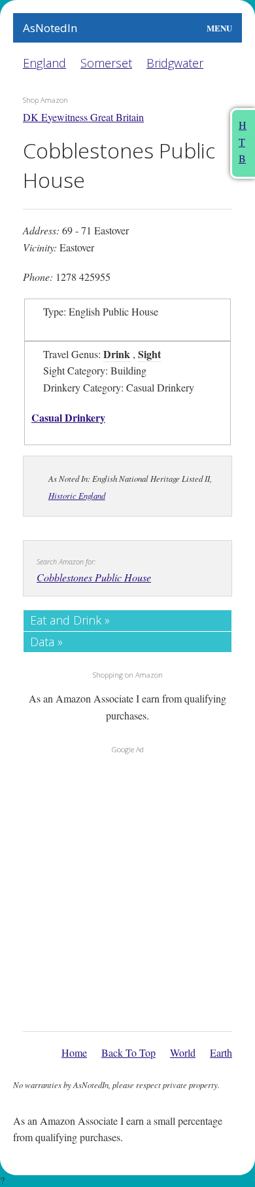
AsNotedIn (50, 27)
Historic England (76, 495)
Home (74, 1052)
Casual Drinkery (68, 417)
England (44, 63)
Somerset (106, 63)
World (183, 1052)
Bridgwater (174, 63)
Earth (221, 1052)
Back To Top (128, 1052)
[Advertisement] (127, 889)
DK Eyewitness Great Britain (83, 117)
